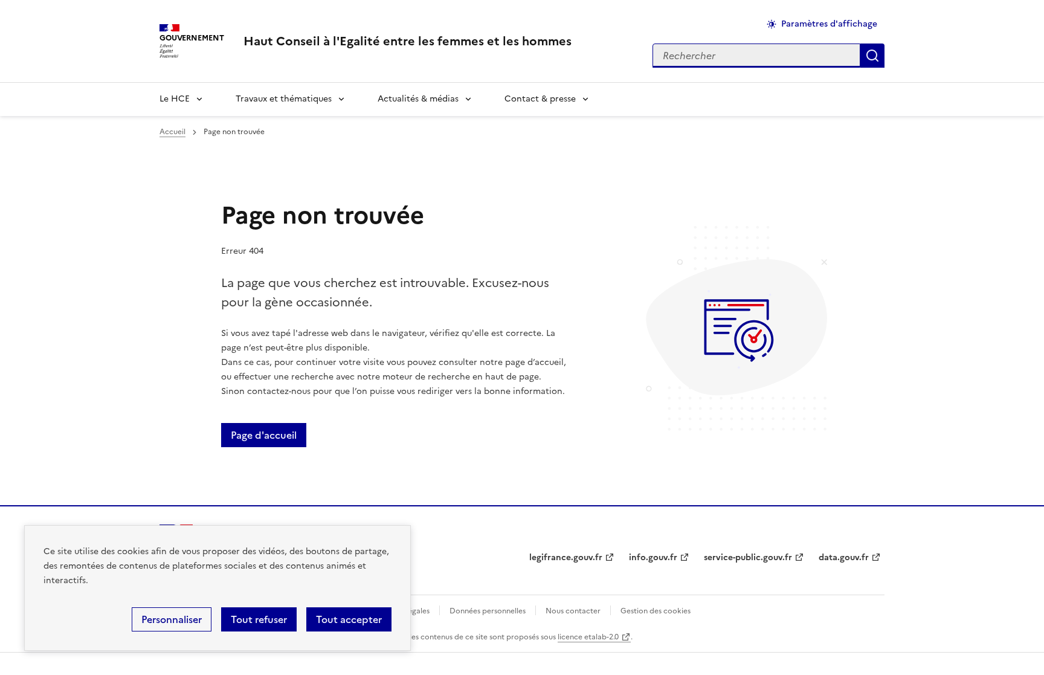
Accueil (172, 131)
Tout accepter (349, 619)
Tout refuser (259, 619)
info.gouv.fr (653, 557)
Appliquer (872, 56)
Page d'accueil (264, 435)
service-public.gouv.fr (748, 557)
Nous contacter (573, 611)
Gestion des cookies (655, 611)
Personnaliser (171, 619)
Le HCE (175, 98)
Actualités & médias (418, 98)
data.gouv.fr (844, 557)
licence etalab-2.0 (588, 636)
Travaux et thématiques (284, 98)
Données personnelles (488, 611)
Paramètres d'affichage (829, 24)
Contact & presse (540, 98)
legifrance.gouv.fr (565, 557)
